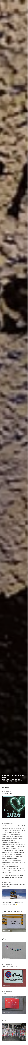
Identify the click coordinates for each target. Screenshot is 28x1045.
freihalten (5, 993)
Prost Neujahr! (7, 793)
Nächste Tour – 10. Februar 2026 (13, 825)
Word (4, 939)
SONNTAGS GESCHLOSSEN (12, 912)
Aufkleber (5, 1021)
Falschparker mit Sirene (10, 966)
